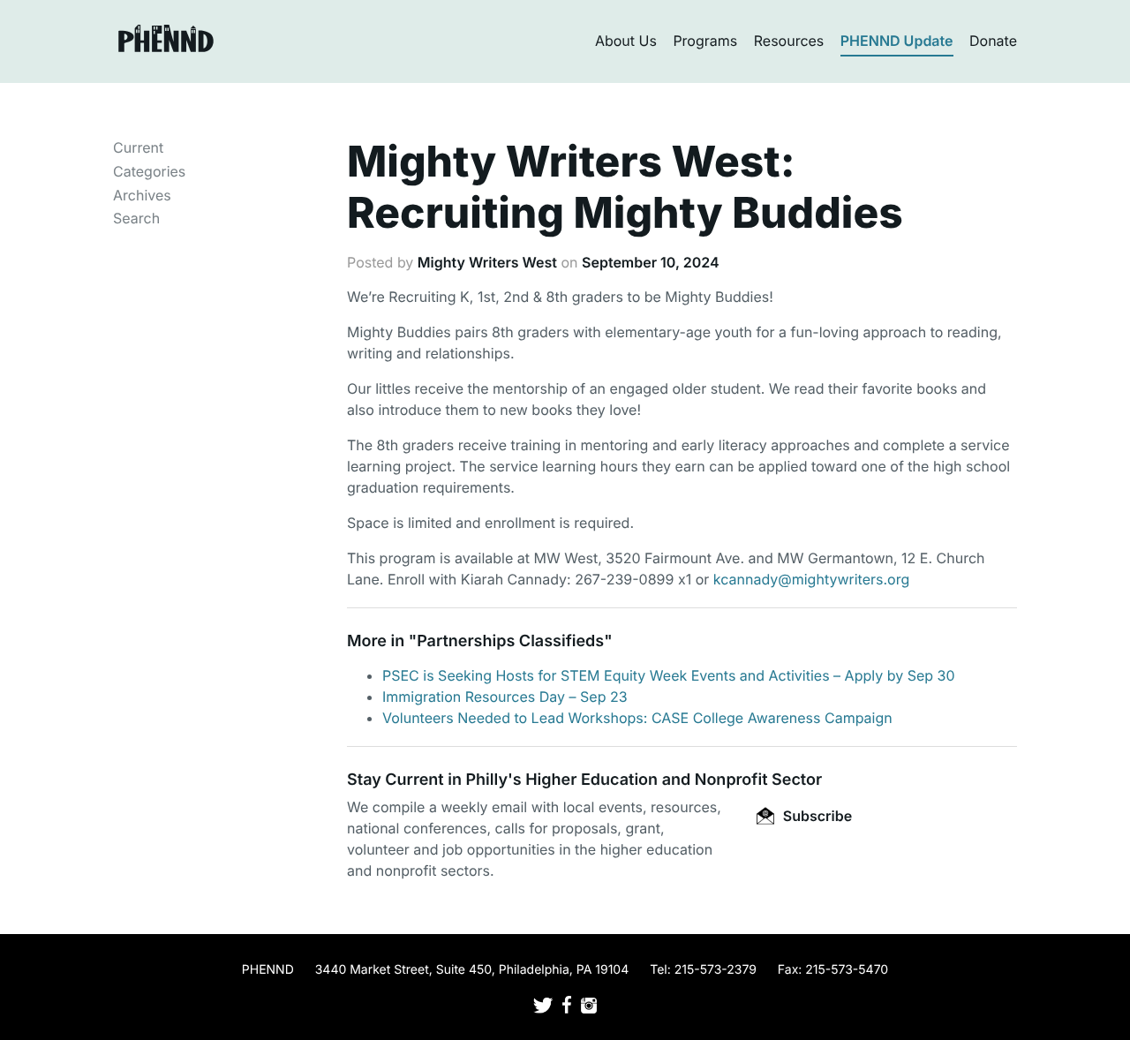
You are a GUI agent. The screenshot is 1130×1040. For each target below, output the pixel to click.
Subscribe (816, 816)
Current (138, 147)
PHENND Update (896, 40)
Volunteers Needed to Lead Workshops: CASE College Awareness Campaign (637, 718)
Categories (149, 171)
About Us (626, 40)
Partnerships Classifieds (510, 641)
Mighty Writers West (487, 262)
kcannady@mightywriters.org (811, 579)
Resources (789, 40)
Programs (705, 40)
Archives (142, 195)
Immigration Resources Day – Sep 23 (505, 696)
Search (136, 218)
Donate (993, 40)
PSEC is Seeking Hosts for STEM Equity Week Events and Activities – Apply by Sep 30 (668, 675)
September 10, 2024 (650, 262)
